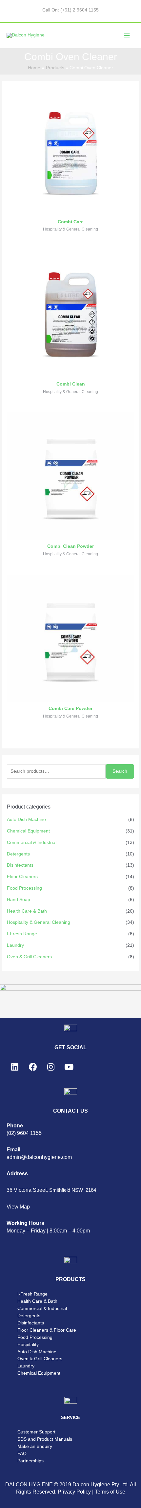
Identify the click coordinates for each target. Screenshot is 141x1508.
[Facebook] (33, 1067)
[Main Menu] (126, 36)
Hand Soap (18, 899)
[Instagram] (51, 1067)
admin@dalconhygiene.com (39, 1157)
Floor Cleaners (22, 876)
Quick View (70, 209)
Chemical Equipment (28, 831)
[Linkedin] (15, 1067)
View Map (18, 1206)
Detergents (18, 854)
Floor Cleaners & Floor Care (46, 1330)
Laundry (15, 945)
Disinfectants (20, 865)
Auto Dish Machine (26, 819)
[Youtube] (69, 1067)
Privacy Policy (74, 1492)
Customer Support (36, 1432)
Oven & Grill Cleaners (29, 956)
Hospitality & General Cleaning (38, 922)
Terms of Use (110, 1492)
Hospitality (28, 1344)
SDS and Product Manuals (44, 1439)
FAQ (22, 1453)
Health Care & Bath (27, 911)
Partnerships (30, 1460)
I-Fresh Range (22, 933)
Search (119, 771)
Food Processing (24, 888)
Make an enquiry (34, 1446)
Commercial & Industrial (31, 842)
